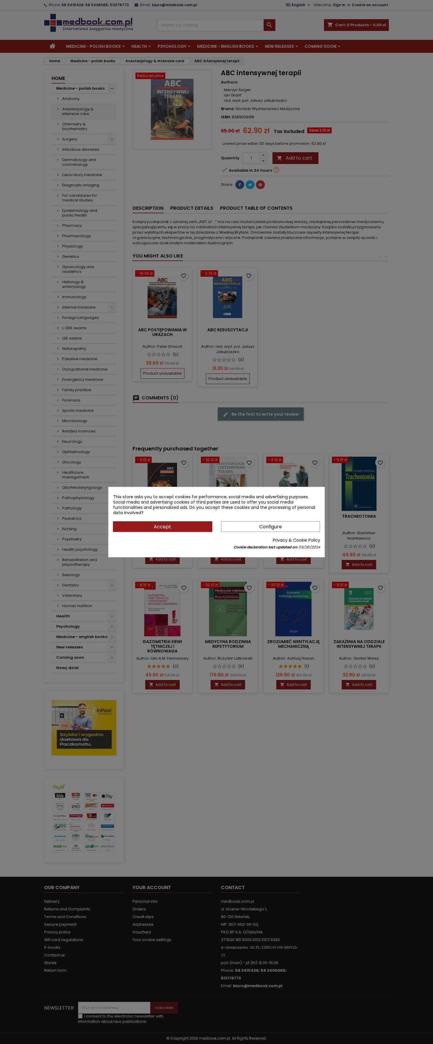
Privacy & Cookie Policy (296, 540)
